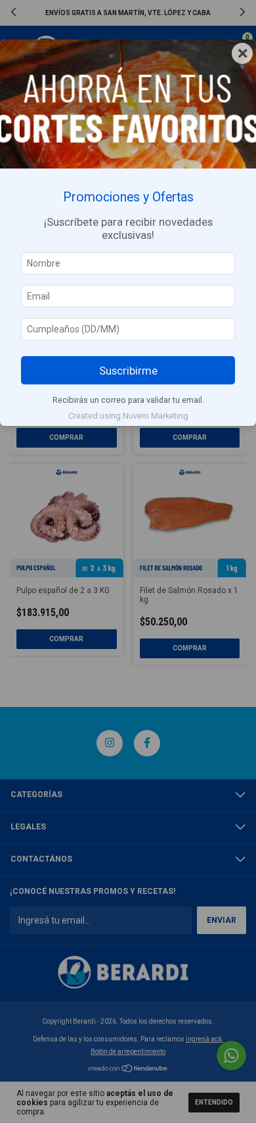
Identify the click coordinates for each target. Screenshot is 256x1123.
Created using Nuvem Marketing (128, 416)
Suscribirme (128, 370)
